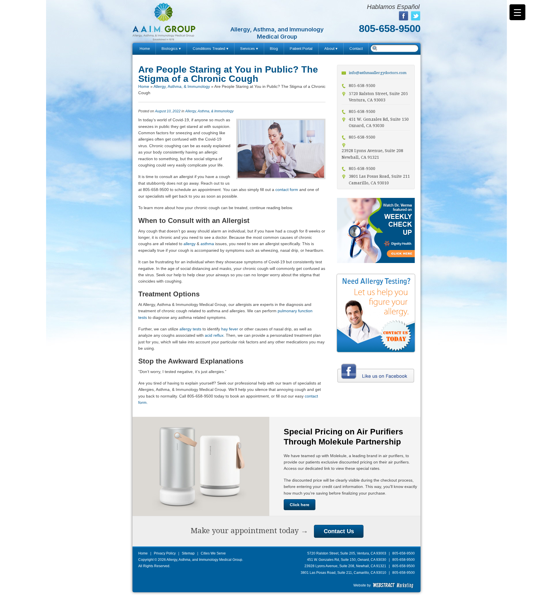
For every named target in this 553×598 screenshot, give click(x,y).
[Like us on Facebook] (376, 383)
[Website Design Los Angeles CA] (393, 585)
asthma (207, 243)
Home (145, 48)
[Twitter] (416, 16)
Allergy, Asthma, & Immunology (182, 86)
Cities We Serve (213, 553)
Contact (356, 48)
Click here (299, 504)
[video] (376, 261)
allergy (189, 243)
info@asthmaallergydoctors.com (377, 73)
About (329, 48)
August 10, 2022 (168, 111)
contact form (287, 189)
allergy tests (190, 329)
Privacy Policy (165, 553)
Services (247, 48)
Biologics (170, 48)
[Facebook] (403, 16)
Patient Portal (301, 48)
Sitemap (188, 553)
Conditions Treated (209, 48)
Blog (274, 48)
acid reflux (214, 335)
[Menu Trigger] (517, 12)
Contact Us (339, 531)
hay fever (229, 329)
